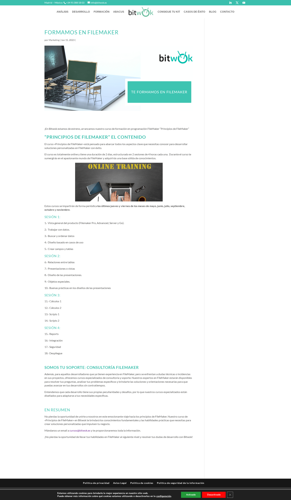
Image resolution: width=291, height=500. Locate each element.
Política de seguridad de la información (180, 482)
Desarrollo (81, 11)
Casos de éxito (194, 11)
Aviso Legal (120, 482)
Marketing (54, 40)
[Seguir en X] (237, 2)
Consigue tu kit (169, 11)
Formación (101, 11)
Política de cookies (141, 482)
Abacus (118, 11)
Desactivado (214, 494)
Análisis (62, 11)
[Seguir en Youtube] (244, 2)
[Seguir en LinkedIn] (230, 2)
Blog (212, 11)
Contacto (227, 11)
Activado (191, 494)
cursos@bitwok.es (80, 430)
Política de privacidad (96, 482)
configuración (163, 496)
